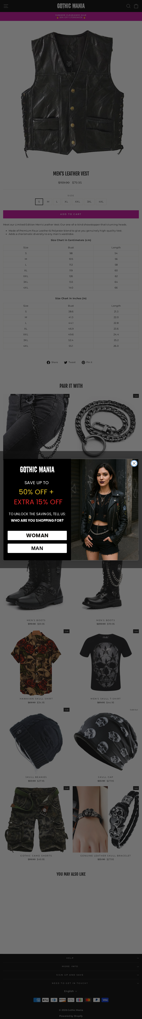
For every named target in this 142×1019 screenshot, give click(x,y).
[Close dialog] (134, 463)
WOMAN (37, 535)
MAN (37, 548)
